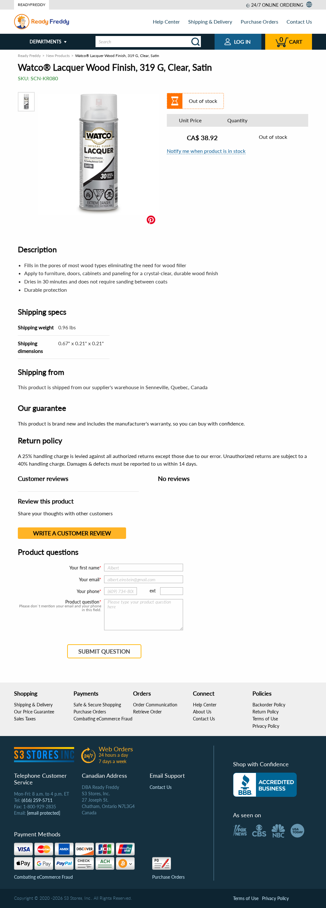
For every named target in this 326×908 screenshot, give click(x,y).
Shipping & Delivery (210, 21)
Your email (89, 579)
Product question (82, 602)
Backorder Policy (268, 704)
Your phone (88, 591)
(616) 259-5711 (37, 800)
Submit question (104, 651)
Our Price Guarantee (34, 711)
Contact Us (299, 21)
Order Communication (155, 704)
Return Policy (265, 711)
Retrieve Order (147, 711)
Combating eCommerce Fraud (103, 718)
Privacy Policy (265, 726)
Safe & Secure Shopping (97, 704)
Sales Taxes (25, 718)
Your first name (84, 567)
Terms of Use (265, 718)
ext (153, 590)
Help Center (166, 21)
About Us (202, 711)
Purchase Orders (259, 21)
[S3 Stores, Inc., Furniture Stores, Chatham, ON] (265, 785)
